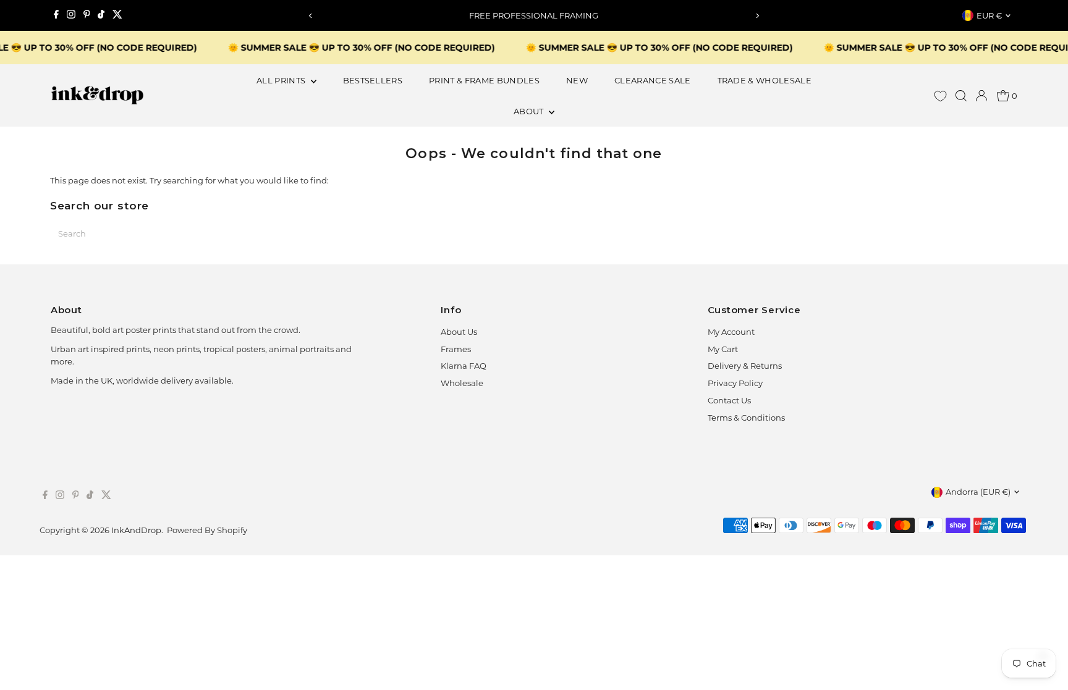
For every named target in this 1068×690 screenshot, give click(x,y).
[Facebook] (56, 15)
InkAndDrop (136, 530)
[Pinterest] (86, 15)
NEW (577, 80)
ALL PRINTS (282, 80)
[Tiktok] (101, 15)
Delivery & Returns (745, 366)
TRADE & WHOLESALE (765, 80)
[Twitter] (117, 15)
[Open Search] (961, 95)
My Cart (723, 349)
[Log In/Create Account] (981, 95)
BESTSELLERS (373, 80)
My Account (731, 332)
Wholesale (462, 383)
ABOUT (530, 111)
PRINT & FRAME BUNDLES (484, 80)
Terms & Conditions (746, 418)
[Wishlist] (940, 96)
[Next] (757, 16)
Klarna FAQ (463, 366)
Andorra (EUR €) (978, 492)
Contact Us (729, 400)
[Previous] (310, 16)
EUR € (989, 15)
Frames (456, 349)
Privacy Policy (735, 383)
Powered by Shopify (207, 530)
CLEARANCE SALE (652, 80)
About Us (459, 332)
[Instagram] (71, 15)
